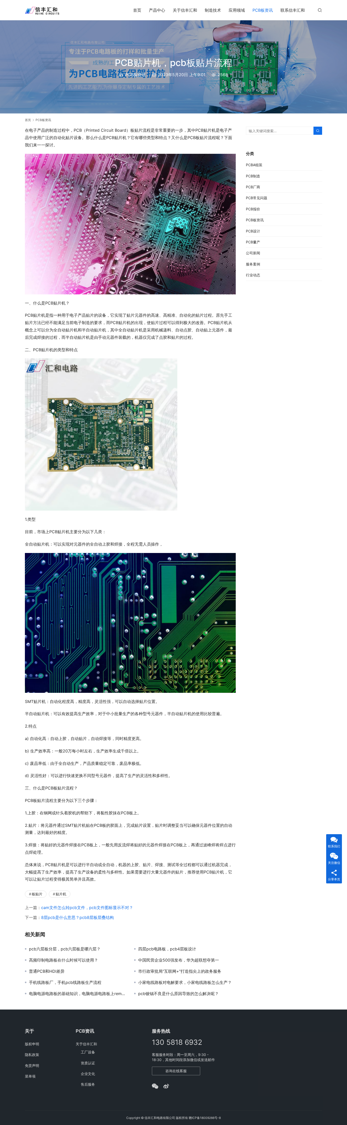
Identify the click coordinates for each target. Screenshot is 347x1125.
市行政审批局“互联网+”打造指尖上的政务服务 (179, 971)
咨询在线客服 (176, 1071)
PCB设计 (253, 231)
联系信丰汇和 (292, 10)
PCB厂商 (253, 187)
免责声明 (32, 1065)
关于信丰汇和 (185, 10)
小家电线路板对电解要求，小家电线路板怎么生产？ (185, 982)
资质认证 (88, 1063)
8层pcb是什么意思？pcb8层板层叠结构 (77, 917)
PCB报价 (253, 209)
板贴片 (37, 894)
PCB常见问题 (256, 198)
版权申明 (32, 1044)
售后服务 (88, 1084)
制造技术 (213, 10)
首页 (137, 10)
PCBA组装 (254, 165)
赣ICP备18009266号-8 (205, 1118)
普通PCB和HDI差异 (47, 971)
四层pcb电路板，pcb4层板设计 (167, 949)
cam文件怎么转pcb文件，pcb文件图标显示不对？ (87, 907)
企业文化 (88, 1073)
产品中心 (157, 10)
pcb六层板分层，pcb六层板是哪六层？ (65, 949)
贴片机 (61, 894)
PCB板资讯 (263, 10)
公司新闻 (253, 253)
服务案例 (253, 264)
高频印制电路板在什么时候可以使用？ (63, 960)
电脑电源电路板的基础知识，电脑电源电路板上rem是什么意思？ (78, 993)
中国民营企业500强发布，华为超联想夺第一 (178, 960)
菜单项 (30, 1076)
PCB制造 (253, 176)
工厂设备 (88, 1052)
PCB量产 (253, 242)
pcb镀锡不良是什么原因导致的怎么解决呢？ (178, 993)
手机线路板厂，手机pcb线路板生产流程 (65, 982)
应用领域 (237, 10)
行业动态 (253, 275)
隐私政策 (32, 1054)
